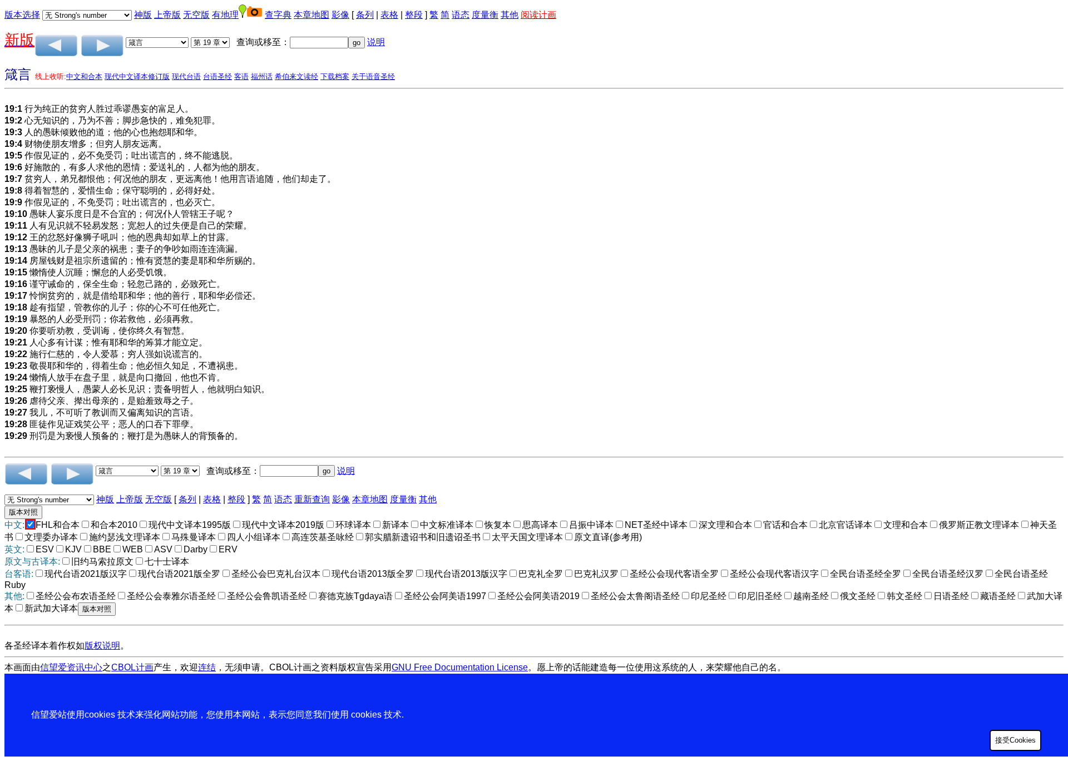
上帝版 (167, 14)
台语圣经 (217, 76)
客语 (241, 76)
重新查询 (312, 499)
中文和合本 (84, 76)
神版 (143, 14)
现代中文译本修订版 (137, 76)
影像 (340, 14)
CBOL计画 (132, 667)
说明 (376, 42)
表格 (389, 14)
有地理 (225, 14)
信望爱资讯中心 (71, 667)
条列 (365, 14)
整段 (414, 14)
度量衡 (485, 14)
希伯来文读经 (296, 76)
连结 (207, 667)
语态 (460, 14)
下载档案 (334, 76)
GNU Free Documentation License (460, 667)
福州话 (262, 76)
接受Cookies (1015, 740)
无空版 (196, 14)
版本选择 (22, 14)
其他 (509, 14)
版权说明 (102, 645)
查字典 (278, 14)
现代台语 (186, 76)
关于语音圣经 (373, 76)
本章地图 (311, 14)
